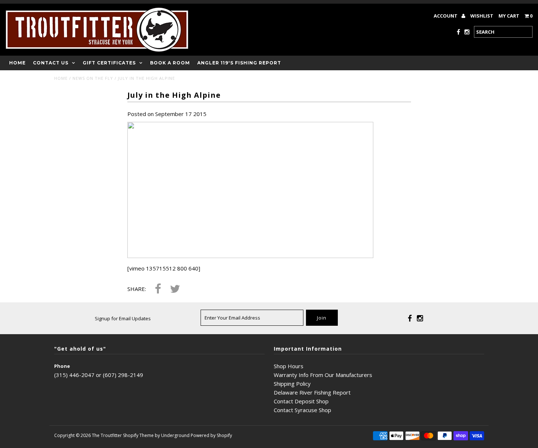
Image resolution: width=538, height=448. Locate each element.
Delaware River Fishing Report (312, 392)
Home (17, 63)
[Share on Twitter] (175, 289)
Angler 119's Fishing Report (239, 63)
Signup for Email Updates (123, 318)
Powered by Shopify (211, 435)
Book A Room (170, 63)
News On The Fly (92, 78)
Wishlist (481, 15)
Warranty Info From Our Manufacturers (323, 374)
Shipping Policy (292, 383)
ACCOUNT (446, 15)
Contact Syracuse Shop (302, 410)
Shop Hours (288, 366)
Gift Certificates (109, 63)
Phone (62, 366)
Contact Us (50, 63)
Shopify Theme (138, 435)
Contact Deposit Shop (301, 401)
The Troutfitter (107, 435)
